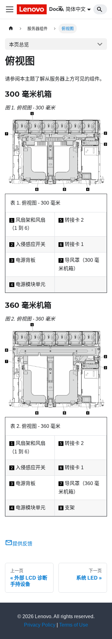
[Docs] (33, 9)
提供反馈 (22, 543)
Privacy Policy (39, 624)
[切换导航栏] (9, 9)
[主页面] (11, 28)
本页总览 (19, 44)
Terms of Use (73, 624)
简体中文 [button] (76, 9)
